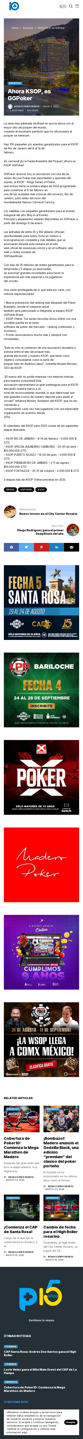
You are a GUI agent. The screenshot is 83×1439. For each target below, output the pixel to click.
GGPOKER (26, 489)
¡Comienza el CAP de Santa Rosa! (20, 1229)
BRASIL (10, 489)
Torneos (10, 1346)
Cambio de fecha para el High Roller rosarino (60, 1232)
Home (15, 27)
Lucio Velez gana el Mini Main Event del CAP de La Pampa (40, 1371)
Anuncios (28, 27)
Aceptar (71, 1422)
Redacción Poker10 (26, 106)
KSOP (41, 489)
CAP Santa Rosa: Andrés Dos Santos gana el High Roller (40, 1353)
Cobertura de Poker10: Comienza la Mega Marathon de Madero (21, 1147)
